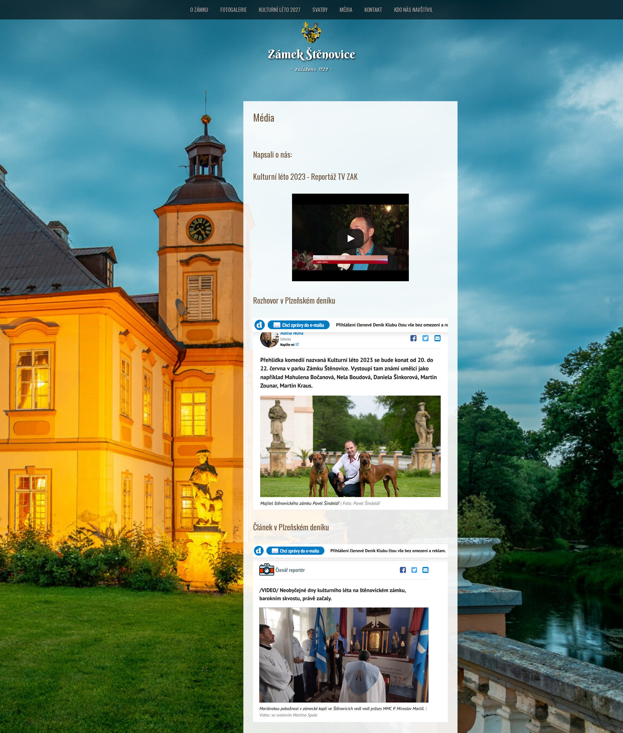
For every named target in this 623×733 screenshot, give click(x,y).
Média (346, 9)
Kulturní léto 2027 (279, 9)
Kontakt (373, 9)
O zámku (199, 9)
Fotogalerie (233, 9)
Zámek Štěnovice (311, 54)
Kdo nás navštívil (413, 9)
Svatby (320, 9)
